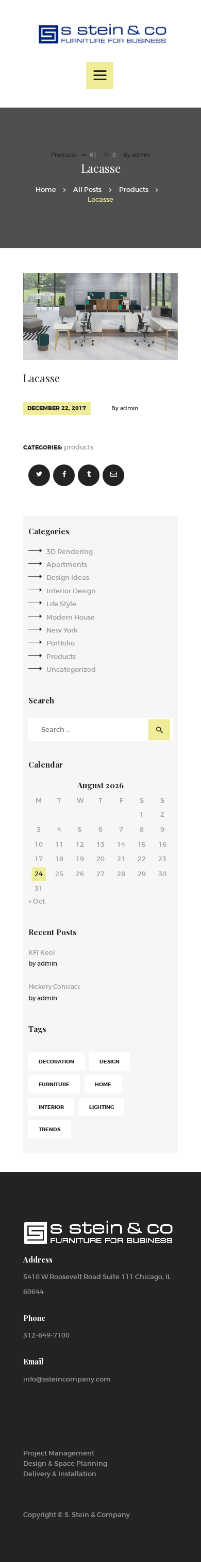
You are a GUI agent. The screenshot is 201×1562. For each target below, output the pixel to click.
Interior (51, 1107)
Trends (49, 1129)
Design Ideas (67, 577)
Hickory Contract (54, 986)
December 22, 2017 (56, 408)
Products (63, 154)
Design (109, 1061)
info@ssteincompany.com (67, 1379)
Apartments (66, 564)
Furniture (54, 1084)
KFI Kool (41, 952)
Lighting (101, 1107)
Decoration (56, 1061)
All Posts (87, 189)
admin (141, 154)
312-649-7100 (46, 1335)
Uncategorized (71, 669)
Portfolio (60, 643)
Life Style (61, 603)
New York (62, 630)
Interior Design (71, 591)
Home (46, 189)
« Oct (36, 901)
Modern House (70, 617)
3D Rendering (69, 551)
